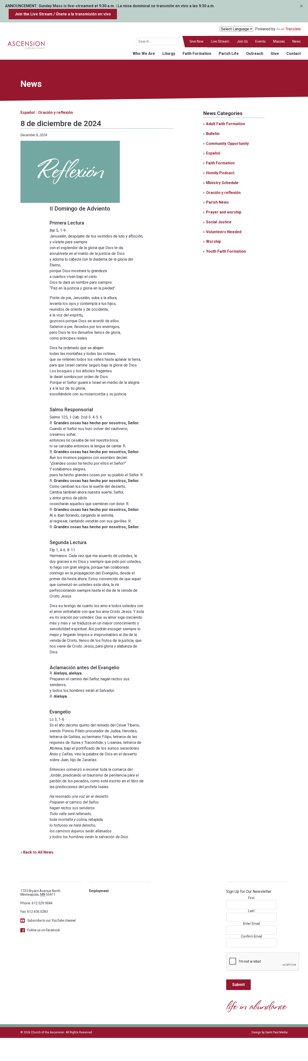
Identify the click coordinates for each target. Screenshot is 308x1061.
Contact (293, 53)
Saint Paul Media (276, 1032)
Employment (99, 891)
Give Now (197, 41)
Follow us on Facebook (43, 930)
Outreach (254, 53)
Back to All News (38, 852)
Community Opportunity (227, 143)
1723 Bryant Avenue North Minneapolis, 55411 (40, 892)
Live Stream (220, 41)
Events (260, 41)
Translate (293, 29)
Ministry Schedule (222, 182)
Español (27, 112)
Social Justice (218, 222)
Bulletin (212, 133)
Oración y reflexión (55, 112)
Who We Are (144, 53)
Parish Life (229, 53)
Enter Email (251, 924)
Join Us (242, 41)
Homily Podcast (220, 173)
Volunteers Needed (223, 232)
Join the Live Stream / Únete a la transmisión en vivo (63, 14)
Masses (279, 41)
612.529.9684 (42, 903)
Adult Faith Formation (225, 124)
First (251, 898)
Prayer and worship (223, 212)
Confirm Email (251, 936)
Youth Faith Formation (226, 251)
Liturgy (168, 53)
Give (275, 53)
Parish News (217, 202)
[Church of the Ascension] (22, 45)
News (296, 41)
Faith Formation (197, 53)
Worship (213, 241)
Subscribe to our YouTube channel (51, 920)
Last (251, 911)
